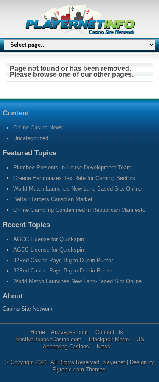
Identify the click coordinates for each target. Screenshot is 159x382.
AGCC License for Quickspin (48, 239)
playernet (115, 362)
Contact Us (109, 332)
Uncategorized (30, 138)
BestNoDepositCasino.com (48, 339)
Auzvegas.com (69, 332)
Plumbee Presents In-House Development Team (72, 167)
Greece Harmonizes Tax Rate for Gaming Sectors (74, 178)
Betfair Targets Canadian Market (52, 199)
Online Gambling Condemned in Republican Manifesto (79, 210)
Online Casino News (38, 127)
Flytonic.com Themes (79, 369)
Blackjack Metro (109, 339)
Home (38, 332)
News (103, 346)
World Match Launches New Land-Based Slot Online (77, 188)
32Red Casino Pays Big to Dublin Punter (63, 260)
